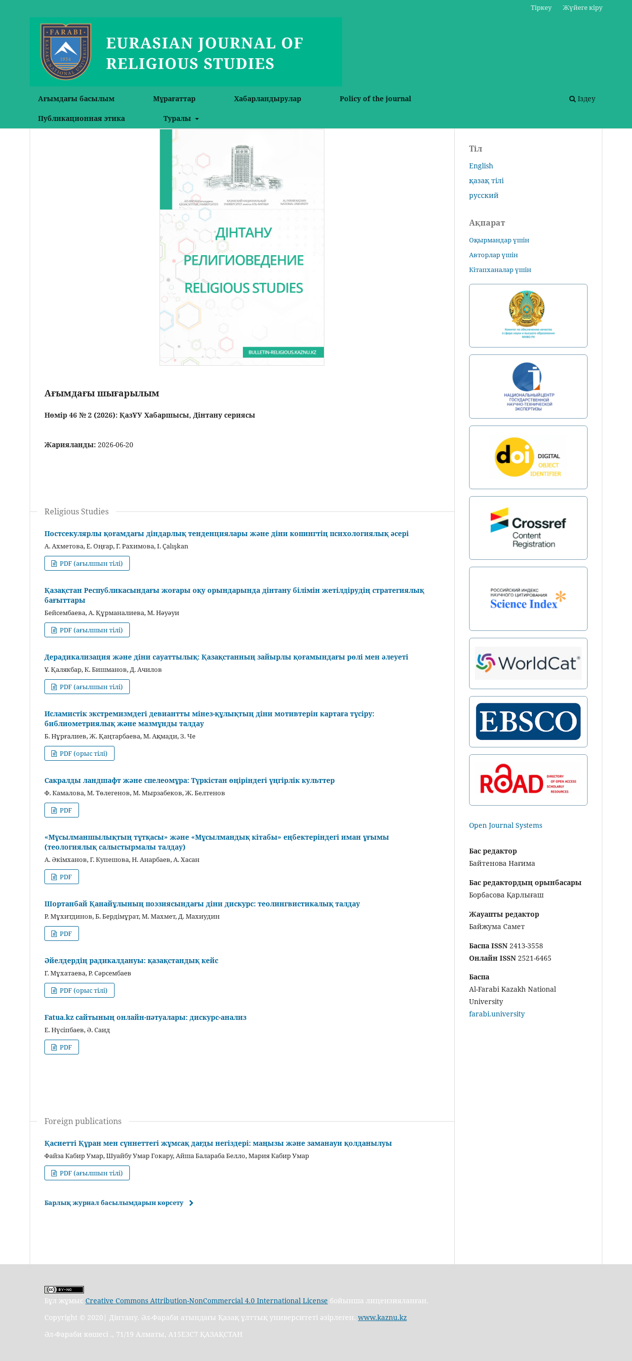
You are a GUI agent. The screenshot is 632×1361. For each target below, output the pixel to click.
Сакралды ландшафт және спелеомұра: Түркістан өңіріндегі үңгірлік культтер (189, 780)
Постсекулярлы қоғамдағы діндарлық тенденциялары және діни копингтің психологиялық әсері (226, 533)
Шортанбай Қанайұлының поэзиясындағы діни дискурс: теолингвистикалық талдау (202, 903)
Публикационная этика (81, 118)
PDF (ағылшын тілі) (90, 563)
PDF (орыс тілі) (83, 753)
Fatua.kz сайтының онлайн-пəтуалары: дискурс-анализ (145, 1017)
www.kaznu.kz (382, 1317)
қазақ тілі (486, 180)
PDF (65, 810)
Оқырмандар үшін (499, 239)
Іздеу (585, 98)
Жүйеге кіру (582, 7)
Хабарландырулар (267, 98)
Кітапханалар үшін (500, 269)
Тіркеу (541, 7)
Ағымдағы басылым (76, 98)
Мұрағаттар (174, 98)
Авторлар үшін (493, 254)
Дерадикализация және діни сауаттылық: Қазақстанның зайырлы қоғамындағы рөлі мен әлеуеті (226, 656)
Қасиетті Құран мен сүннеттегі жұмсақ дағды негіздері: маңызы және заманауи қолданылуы (218, 1143)
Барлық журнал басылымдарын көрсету (114, 1202)
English (481, 165)
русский (484, 195)
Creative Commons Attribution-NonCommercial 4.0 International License (206, 1300)
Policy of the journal (375, 98)
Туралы (178, 118)
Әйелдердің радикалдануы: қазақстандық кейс (131, 960)
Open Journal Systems (505, 825)
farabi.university (497, 1013)
